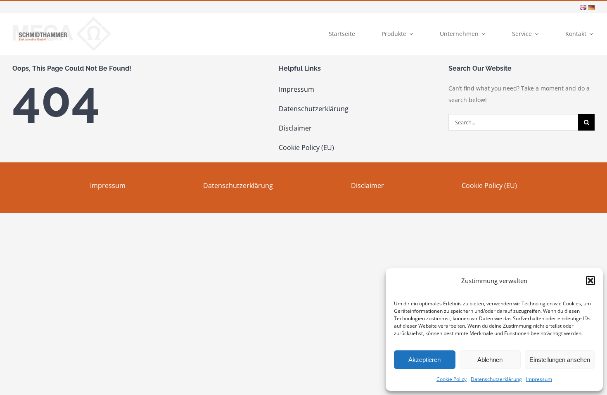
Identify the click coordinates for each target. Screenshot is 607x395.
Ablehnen (490, 359)
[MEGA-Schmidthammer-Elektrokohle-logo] (61, 19)
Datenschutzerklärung (496, 379)
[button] (590, 280)
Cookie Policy (451, 379)
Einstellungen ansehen (559, 359)
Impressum (539, 379)
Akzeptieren (424, 359)
